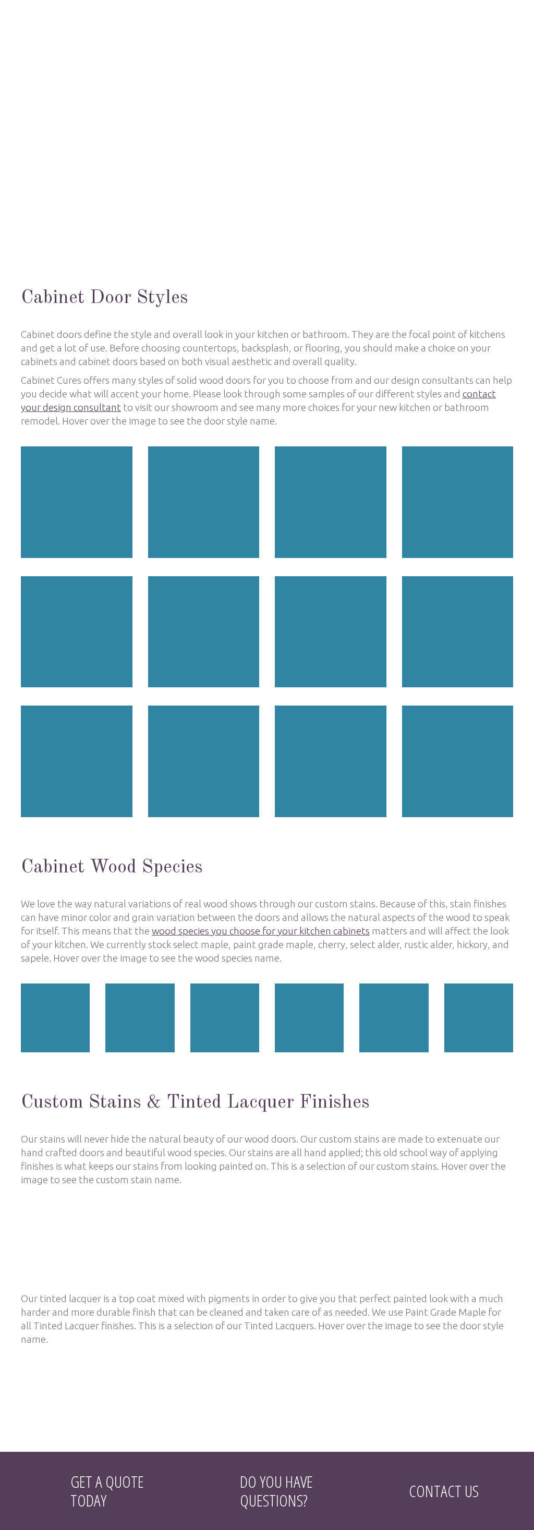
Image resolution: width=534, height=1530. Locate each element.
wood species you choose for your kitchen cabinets (261, 931)
